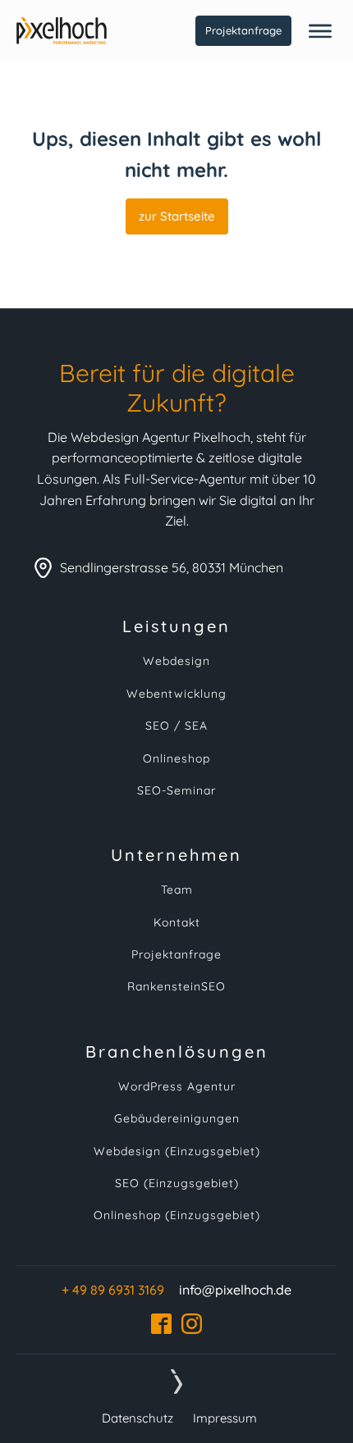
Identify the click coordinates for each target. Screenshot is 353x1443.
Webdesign (176, 661)
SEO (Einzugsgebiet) (177, 1183)
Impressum (225, 1418)
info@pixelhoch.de (235, 1289)
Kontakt (177, 923)
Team (177, 890)
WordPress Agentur (177, 1087)
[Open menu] (320, 31)
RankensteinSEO (176, 987)
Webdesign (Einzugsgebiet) (177, 1151)
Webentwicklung (176, 694)
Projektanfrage (243, 30)
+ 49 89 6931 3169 (113, 1289)
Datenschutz (137, 1418)
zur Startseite (177, 216)
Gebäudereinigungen (177, 1119)
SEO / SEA (176, 726)
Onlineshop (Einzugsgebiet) (177, 1215)
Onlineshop (176, 759)
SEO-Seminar (176, 791)
